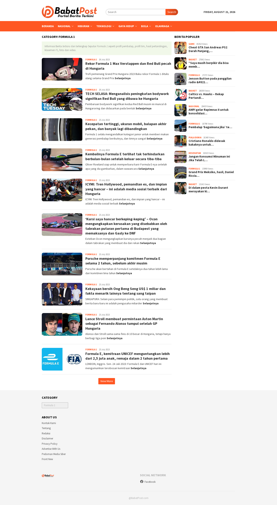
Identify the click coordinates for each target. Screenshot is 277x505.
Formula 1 (91, 59)
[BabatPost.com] (69, 11)
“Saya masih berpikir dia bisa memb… (209, 65)
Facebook (150, 482)
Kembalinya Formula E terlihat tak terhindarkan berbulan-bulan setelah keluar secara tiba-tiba (124, 156)
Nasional (194, 106)
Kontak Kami (49, 423)
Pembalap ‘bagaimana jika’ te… (210, 127)
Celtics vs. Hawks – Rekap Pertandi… (206, 96)
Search (171, 12)
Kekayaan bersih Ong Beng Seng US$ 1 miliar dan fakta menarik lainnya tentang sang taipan (125, 291)
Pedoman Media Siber (54, 454)
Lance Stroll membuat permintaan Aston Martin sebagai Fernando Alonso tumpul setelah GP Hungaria (124, 323)
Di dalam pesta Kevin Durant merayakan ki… (208, 189)
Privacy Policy (49, 443)
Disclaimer (47, 438)
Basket (193, 59)
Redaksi (46, 433)
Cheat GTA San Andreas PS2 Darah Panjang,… (208, 49)
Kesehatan (195, 153)
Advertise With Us (51, 449)
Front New (47, 459)
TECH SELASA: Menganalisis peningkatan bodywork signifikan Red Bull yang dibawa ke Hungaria (127, 96)
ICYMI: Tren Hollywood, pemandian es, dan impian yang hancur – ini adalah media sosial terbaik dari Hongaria (126, 189)
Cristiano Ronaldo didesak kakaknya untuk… (207, 143)
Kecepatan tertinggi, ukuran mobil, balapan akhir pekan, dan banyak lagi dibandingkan (125, 126)
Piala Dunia (195, 137)
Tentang (46, 428)
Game (191, 44)
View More (106, 381)
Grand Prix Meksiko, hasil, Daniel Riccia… (211, 174)
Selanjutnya (123, 78)
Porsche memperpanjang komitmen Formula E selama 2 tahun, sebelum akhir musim (122, 260)
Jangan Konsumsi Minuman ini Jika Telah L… (209, 158)
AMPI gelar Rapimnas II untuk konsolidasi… (209, 111)
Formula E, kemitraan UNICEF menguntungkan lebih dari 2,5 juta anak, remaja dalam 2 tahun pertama (127, 356)
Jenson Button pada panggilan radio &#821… (210, 80)
